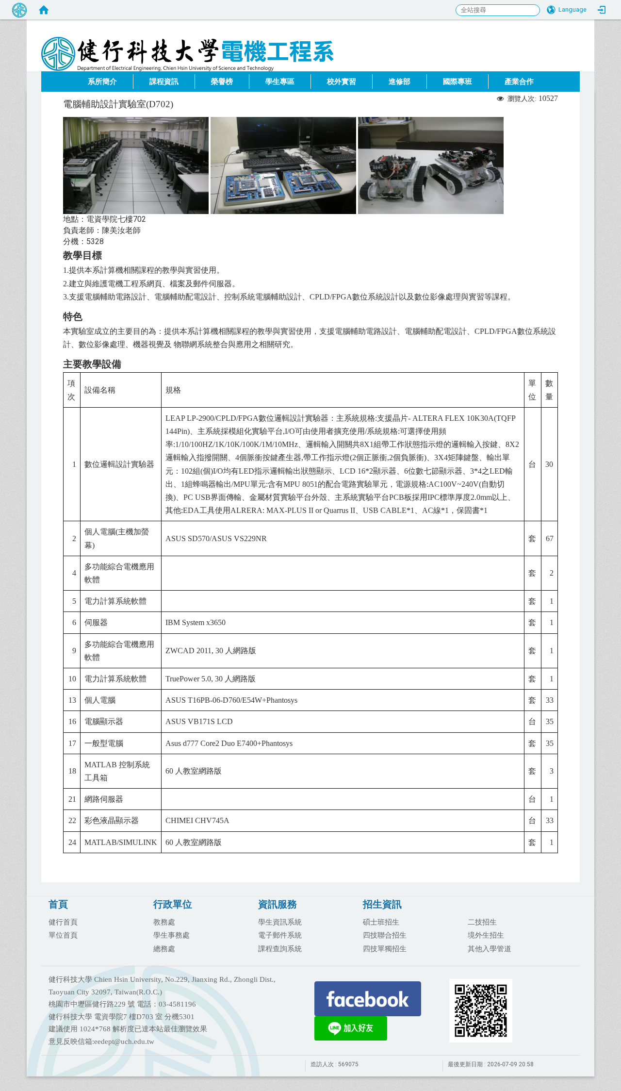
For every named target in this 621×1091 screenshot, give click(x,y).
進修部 (399, 81)
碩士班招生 (381, 921)
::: (574, 68)
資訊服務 (277, 903)
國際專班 (457, 81)
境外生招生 (486, 935)
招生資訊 (382, 903)
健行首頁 (63, 921)
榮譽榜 (222, 81)
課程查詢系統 (280, 948)
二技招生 (482, 921)
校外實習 (341, 81)
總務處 (164, 948)
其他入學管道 (489, 948)
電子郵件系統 (280, 935)
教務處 (164, 921)
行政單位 (172, 903)
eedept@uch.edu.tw (124, 1041)
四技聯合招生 (385, 935)
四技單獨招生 (385, 948)
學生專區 (279, 81)
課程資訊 (164, 81)
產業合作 (519, 81)
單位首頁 (63, 935)
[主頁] (245, 41)
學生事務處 (171, 935)
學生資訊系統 (280, 921)
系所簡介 (102, 81)
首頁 (58, 903)
